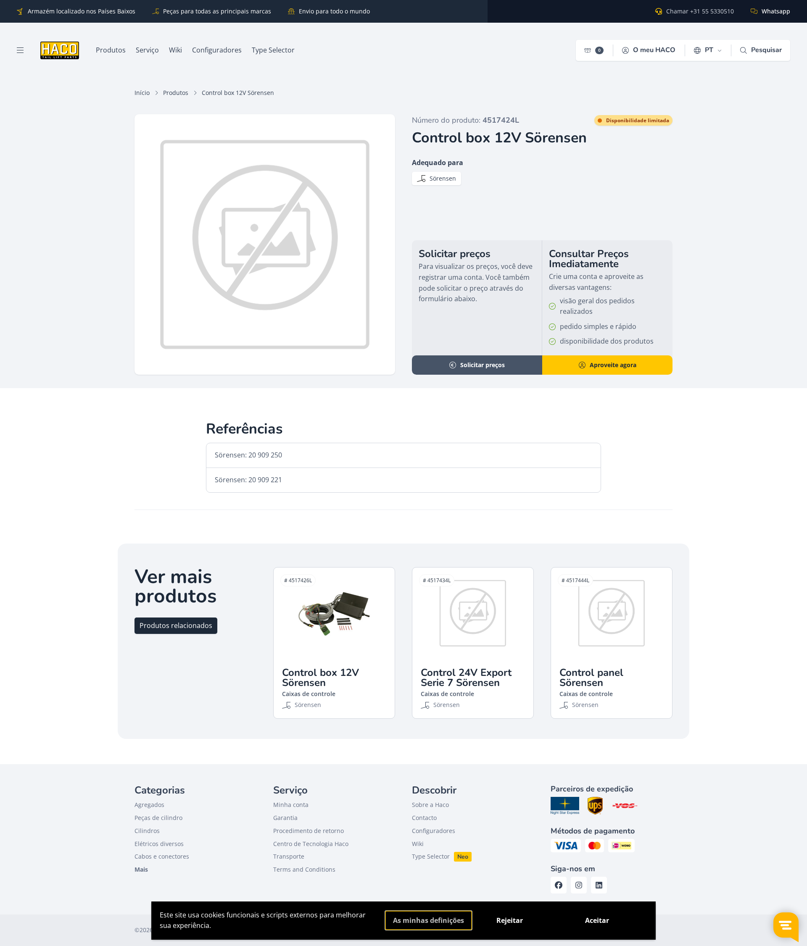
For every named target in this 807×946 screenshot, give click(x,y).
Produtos (175, 93)
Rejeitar (509, 920)
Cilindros (147, 831)
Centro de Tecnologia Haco (310, 844)
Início (142, 93)
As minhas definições (428, 920)
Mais (141, 869)
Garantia (285, 818)
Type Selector (431, 856)
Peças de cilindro (158, 818)
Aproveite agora (613, 365)
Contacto (424, 818)
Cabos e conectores (161, 856)
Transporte (288, 856)
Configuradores (433, 831)
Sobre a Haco (430, 805)
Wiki (418, 844)
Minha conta (291, 805)
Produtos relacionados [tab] (176, 625)
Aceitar (597, 920)
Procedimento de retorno (308, 831)
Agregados (149, 805)
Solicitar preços (482, 365)
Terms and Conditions (304, 869)
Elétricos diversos (159, 844)
